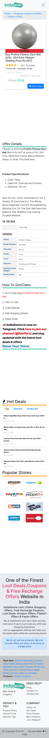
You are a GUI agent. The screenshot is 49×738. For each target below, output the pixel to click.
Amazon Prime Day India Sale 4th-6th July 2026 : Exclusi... (22, 439)
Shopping (28, 660)
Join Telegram (34, 720)
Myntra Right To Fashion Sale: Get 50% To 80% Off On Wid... (24, 428)
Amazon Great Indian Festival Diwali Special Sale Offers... (22, 451)
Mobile (18, 660)
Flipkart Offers (15, 16)
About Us (31, 707)
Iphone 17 (15, 670)
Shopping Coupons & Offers (28, 13)
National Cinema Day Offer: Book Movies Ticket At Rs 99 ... (24, 462)
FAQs (29, 687)
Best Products (33, 716)
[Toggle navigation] (43, 5)
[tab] (6, 409)
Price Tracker (33, 713)
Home (7, 13)
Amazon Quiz (17, 673)
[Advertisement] (24, 115)
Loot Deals (31, 673)
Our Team (31, 710)
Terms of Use (9, 713)
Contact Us (32, 690)
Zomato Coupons (22, 676)
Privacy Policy (10, 710)
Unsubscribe (33, 694)
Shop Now (36, 86)
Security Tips (9, 716)
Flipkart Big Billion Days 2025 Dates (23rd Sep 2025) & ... (24, 417)
